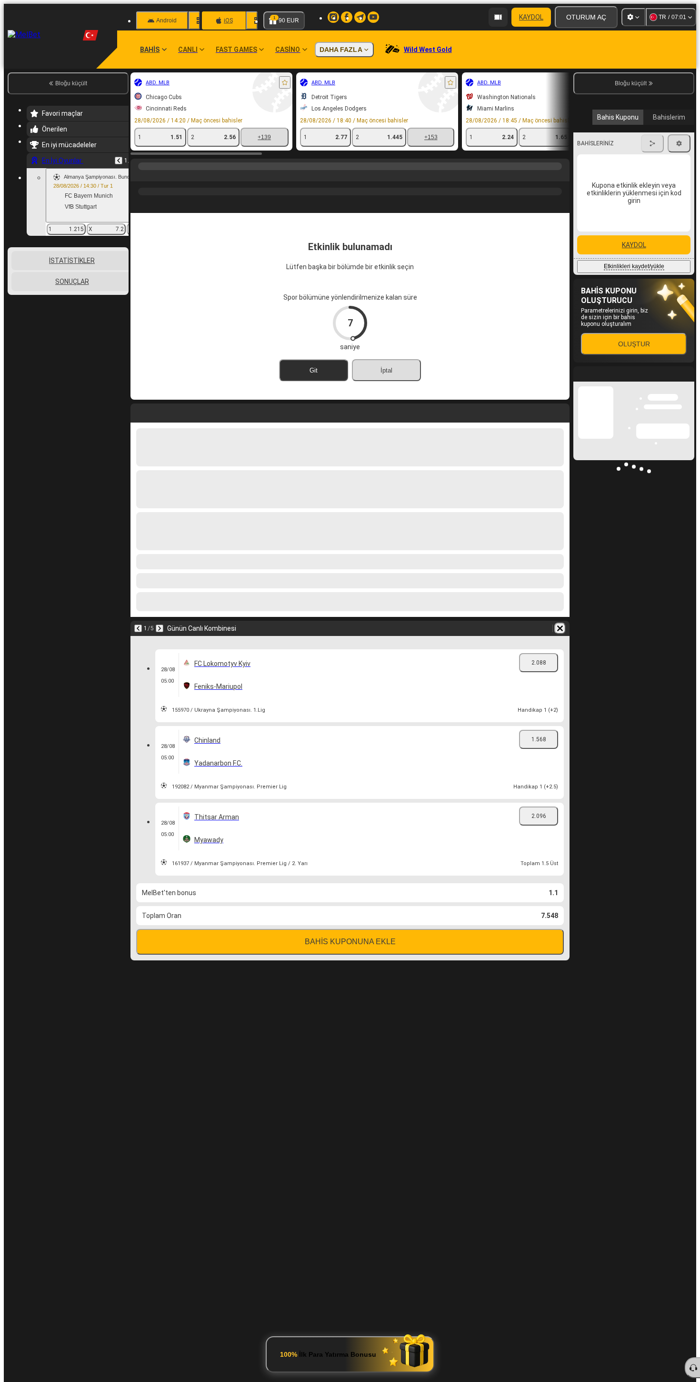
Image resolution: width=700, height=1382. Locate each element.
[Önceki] (118, 160)
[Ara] (561, 176)
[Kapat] (686, 554)
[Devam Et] (159, 628)
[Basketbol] (158, 175)
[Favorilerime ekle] (284, 82)
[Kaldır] (560, 628)
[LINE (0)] (140, 175)
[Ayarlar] (633, 17)
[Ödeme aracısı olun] (498, 17)
